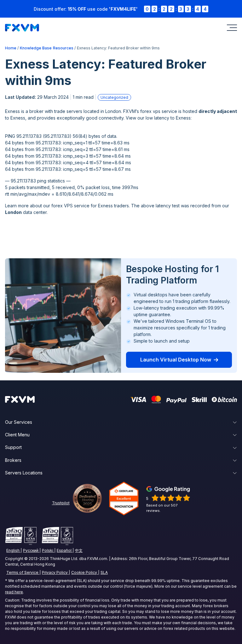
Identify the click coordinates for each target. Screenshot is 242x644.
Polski (47, 550)
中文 (79, 550)
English (13, 550)
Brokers (13, 460)
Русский (30, 550)
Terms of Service (22, 572)
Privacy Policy (55, 572)
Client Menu (17, 434)
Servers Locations (24, 472)
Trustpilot (61, 503)
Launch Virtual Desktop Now (175, 359)
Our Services (18, 422)
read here (14, 592)
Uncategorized (114, 97)
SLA (104, 572)
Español (64, 550)
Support (13, 447)
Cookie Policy (84, 572)
